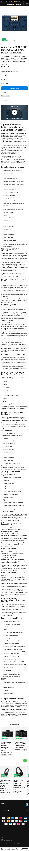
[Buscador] (23, 4)
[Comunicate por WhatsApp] (25, 760)
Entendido (24, 849)
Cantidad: (3, 92)
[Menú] (2, 4)
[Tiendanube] (6, 843)
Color (2, 75)
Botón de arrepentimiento (6, 840)
